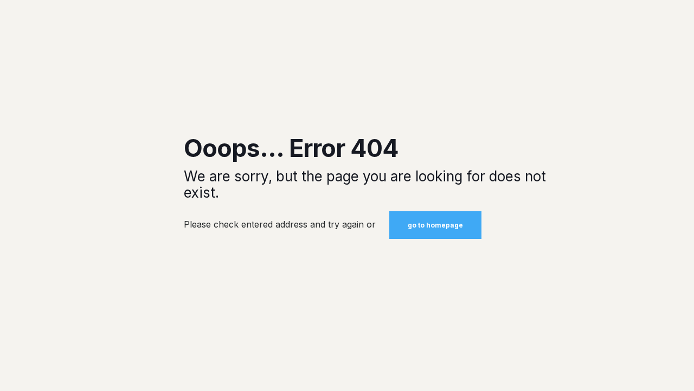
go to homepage (435, 225)
